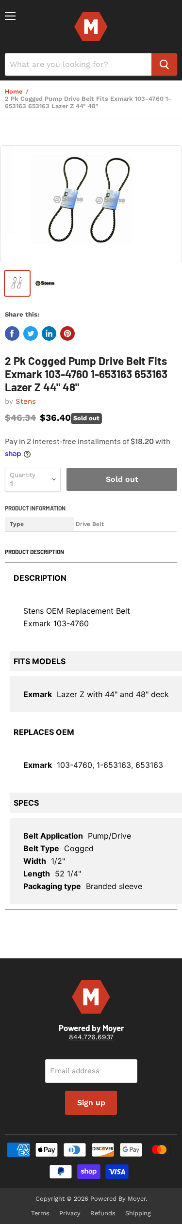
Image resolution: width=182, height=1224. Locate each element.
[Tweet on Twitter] (30, 333)
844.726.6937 (91, 1037)
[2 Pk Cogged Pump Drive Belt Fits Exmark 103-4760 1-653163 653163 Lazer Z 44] (91, 204)
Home (13, 91)
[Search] (164, 64)
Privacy (70, 1213)
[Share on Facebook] (12, 333)
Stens (26, 401)
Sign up (91, 1102)
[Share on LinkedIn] (49, 333)
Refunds (103, 1213)
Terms (40, 1213)
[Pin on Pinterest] (67, 333)
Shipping (138, 1213)
